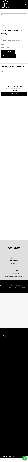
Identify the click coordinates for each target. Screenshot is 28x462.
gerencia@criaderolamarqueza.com (14, 276)
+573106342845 (14, 273)
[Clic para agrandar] (3, 25)
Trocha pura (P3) (19, 11)
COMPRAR (8, 52)
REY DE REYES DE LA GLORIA (14, 86)
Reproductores (10, 11)
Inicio (2, 11)
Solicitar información (8, 56)
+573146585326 (14, 263)
